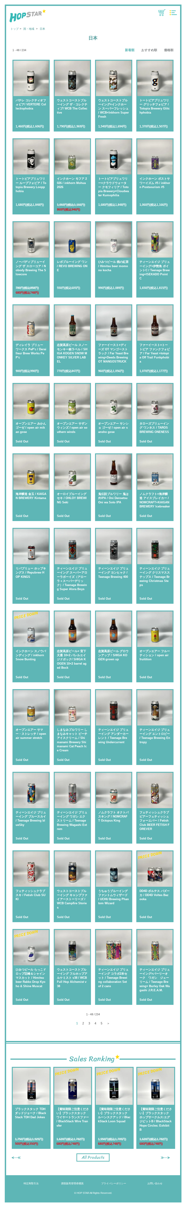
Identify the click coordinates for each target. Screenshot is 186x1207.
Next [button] (165, 1157)
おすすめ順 (149, 50)
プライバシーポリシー (113, 1183)
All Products (93, 1157)
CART (162, 12)
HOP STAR (28, 16)
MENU (173, 12)
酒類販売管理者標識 (72, 1183)
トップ (14, 28)
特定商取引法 (31, 1183)
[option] (31, 1108)
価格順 (169, 50)
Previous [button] (16, 1157)
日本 (42, 28)
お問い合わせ (154, 1183)
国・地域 (29, 28)
